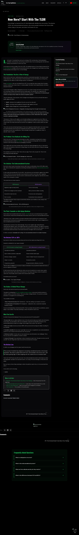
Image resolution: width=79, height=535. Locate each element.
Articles (59, 3)
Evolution (22, 166)
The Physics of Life (19, 16)
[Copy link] (14, 390)
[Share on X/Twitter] (8, 390)
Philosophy (53, 3)
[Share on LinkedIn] (11, 390)
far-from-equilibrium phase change (23, 292)
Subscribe (74, 2)
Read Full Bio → (19, 50)
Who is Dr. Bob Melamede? (12, 385)
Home (43, 3)
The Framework (9, 387)
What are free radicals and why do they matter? (28, 469)
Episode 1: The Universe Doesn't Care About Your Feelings (19, 380)
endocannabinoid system (43, 167)
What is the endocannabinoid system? (25, 463)
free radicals (19, 141)
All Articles (6, 11)
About (47, 3)
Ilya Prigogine (9, 83)
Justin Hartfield (20, 45)
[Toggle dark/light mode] (66, 3)
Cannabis (27, 214)
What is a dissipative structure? (24, 457)
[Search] (63, 3)
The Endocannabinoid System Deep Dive (15, 383)
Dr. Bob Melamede (8, 68)
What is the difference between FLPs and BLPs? (28, 475)
